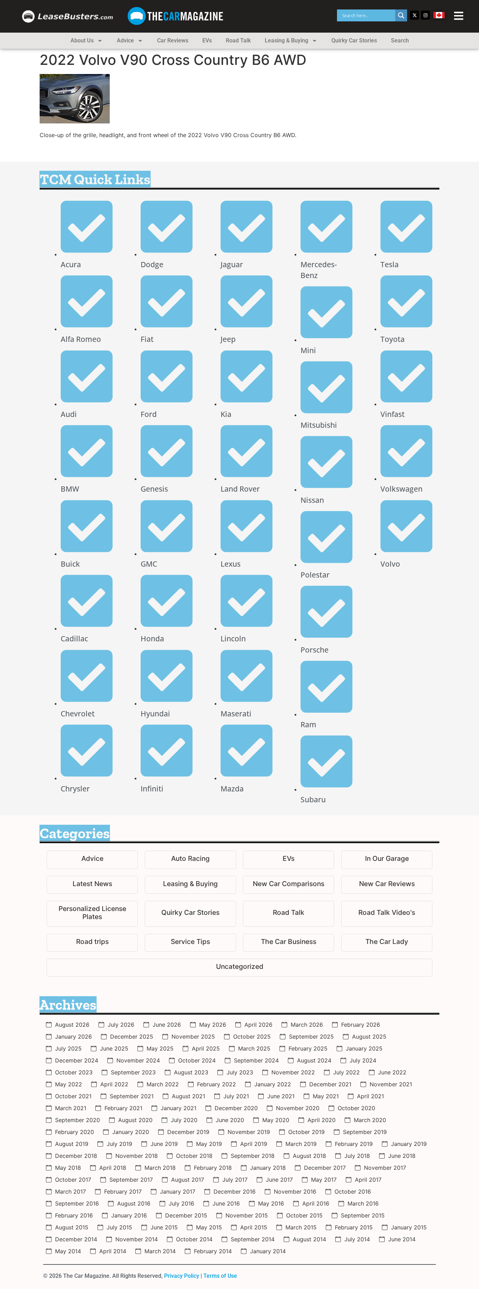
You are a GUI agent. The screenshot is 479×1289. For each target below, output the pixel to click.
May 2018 (68, 1167)
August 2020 (135, 1119)
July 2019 (119, 1143)
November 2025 (193, 1036)
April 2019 (253, 1143)
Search (400, 40)
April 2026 (258, 1024)
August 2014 (309, 1239)
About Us (82, 40)
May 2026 (212, 1024)
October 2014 (194, 1239)
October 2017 (73, 1179)
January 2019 (409, 1143)
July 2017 (235, 1179)
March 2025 (254, 1048)
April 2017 (368, 1179)
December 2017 (325, 1167)
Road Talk (238, 40)
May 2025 (160, 1048)
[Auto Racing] (190, 859)
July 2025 (68, 1048)
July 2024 (363, 1060)
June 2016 (226, 1203)
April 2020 (322, 1119)
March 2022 (163, 1084)
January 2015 (409, 1227)
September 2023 (133, 1072)
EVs (207, 40)
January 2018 (268, 1167)
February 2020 (74, 1131)
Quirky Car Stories (354, 40)
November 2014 (136, 1239)
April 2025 (206, 1048)
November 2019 (249, 1131)
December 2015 (186, 1215)
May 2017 (324, 1179)
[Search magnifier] (401, 15)
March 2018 (160, 1167)
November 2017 (385, 1167)
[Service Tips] (190, 942)
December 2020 (236, 1108)
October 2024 (197, 1060)
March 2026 (307, 1024)
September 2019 (365, 1131)
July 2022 (346, 1072)
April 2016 (315, 1203)
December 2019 (188, 1131)
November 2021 (391, 1084)
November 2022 (293, 1072)
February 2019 (354, 1143)
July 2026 (121, 1024)
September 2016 (77, 1203)
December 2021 (330, 1084)
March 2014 (160, 1251)
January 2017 (177, 1191)
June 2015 (164, 1227)
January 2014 (268, 1251)
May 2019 (209, 1143)
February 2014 (213, 1251)
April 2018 (112, 1167)
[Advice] (92, 859)
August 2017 (187, 1179)
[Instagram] (425, 15)
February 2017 (123, 1191)
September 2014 (253, 1239)
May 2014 (68, 1251)
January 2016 (129, 1215)
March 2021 (70, 1108)
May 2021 (326, 1096)
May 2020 (275, 1119)
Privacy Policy (181, 1276)
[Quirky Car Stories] (190, 913)
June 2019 (164, 1143)
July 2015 (119, 1227)
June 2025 (114, 1048)
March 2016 (363, 1203)
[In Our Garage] (387, 859)
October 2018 (194, 1155)
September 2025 (311, 1036)
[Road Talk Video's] (387, 913)
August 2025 (369, 1036)
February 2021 (123, 1108)
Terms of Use (220, 1276)
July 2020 (184, 1119)
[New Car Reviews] (387, 884)
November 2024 (138, 1060)
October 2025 (252, 1036)
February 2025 (308, 1048)
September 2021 (132, 1096)
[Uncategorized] (239, 967)
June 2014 (402, 1239)
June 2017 (279, 1179)
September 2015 (363, 1215)
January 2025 (364, 1048)
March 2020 (370, 1119)
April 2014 (112, 1251)
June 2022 (392, 1072)
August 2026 (72, 1024)
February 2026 (360, 1024)
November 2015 (246, 1215)
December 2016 (235, 1191)
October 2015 (304, 1215)
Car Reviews (172, 40)
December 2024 (76, 1060)
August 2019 (71, 1143)
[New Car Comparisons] (288, 884)
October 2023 (74, 1072)
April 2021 (370, 1096)
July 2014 (357, 1239)
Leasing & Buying (286, 40)
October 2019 (306, 1131)
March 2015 (301, 1227)
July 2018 (357, 1155)
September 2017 (131, 1179)
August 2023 (191, 1072)
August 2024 (314, 1060)
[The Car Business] (288, 942)
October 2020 (356, 1108)
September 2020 (77, 1119)
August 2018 (309, 1155)
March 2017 (70, 1191)
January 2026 (73, 1036)
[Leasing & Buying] (190, 884)
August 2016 (133, 1203)
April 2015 (253, 1227)
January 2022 (272, 1084)
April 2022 (114, 1084)
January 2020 (130, 1131)
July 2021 (236, 1096)
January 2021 (178, 1108)
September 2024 (256, 1060)
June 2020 (230, 1119)
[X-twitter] (414, 15)
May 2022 (68, 1084)
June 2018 (402, 1155)
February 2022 (216, 1084)
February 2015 (354, 1227)
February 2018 (213, 1167)
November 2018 (136, 1155)
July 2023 (240, 1072)
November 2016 (295, 1191)
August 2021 (188, 1096)
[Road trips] (92, 942)
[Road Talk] (288, 913)
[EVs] (288, 859)
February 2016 (74, 1215)
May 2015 (209, 1227)
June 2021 (281, 1096)
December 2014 (76, 1239)
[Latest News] (92, 884)
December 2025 (131, 1036)
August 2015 (71, 1227)
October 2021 (73, 1096)
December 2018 (76, 1155)
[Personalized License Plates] (92, 913)
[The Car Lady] (387, 942)
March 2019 (301, 1143)
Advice (125, 40)
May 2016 (271, 1203)
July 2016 (181, 1203)
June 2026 (167, 1024)
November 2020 (297, 1108)
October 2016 (353, 1191)
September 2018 (253, 1155)
